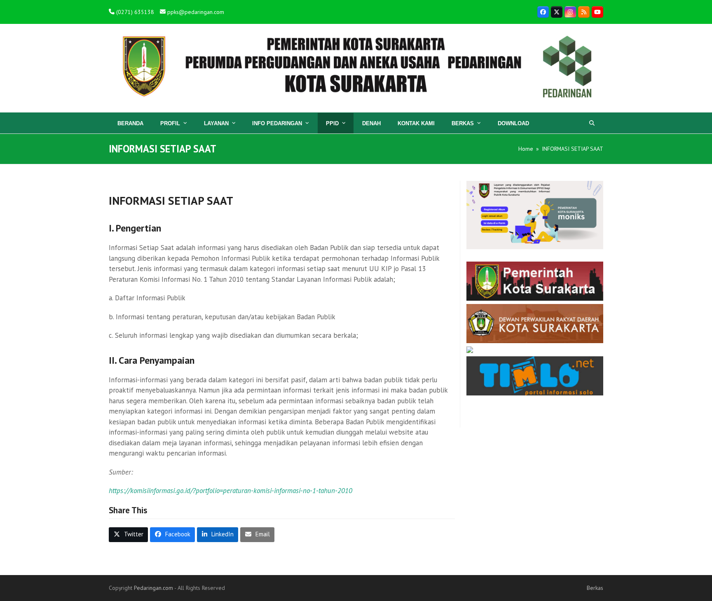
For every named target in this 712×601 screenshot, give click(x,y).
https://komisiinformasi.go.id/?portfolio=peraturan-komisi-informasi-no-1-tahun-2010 (230, 490)
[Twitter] (556, 12)
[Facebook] (543, 12)
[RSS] (584, 12)
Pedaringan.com (153, 588)
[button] (592, 123)
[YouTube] (597, 12)
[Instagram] (570, 12)
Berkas (595, 588)
